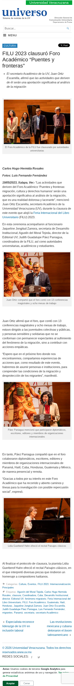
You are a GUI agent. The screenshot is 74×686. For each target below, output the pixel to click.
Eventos (32, 584)
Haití (62, 602)
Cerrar (27, 683)
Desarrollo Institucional (56, 595)
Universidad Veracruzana (49, 3)
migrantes (7, 612)
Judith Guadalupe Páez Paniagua (19, 609)
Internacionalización (60, 584)
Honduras (7, 605)
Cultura (10, 45)
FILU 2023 (43, 584)
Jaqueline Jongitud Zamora (28, 605)
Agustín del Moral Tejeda (30, 592)
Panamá (18, 612)
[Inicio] (24, 17)
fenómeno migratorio (35, 598)
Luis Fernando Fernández (51, 609)
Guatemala (53, 602)
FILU (24, 602)
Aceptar (10, 683)
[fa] (31, 656)
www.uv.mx (24, 652)
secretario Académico (47, 612)
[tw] (38, 656)
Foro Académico (37, 602)
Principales (8, 587)
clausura (16, 595)
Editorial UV (17, 598)
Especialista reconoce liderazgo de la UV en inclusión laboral (18, 626)
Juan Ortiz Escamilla (54, 605)
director (6, 598)
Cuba (40, 595)
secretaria (29, 612)
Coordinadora (29, 595)
